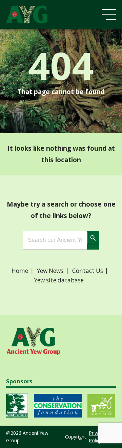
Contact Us (87, 271)
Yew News (50, 271)
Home (20, 271)
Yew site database (59, 280)
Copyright (75, 436)
